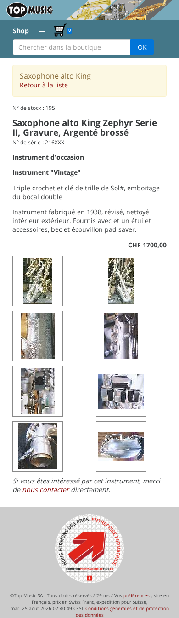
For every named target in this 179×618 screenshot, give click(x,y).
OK (142, 47)
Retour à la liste (44, 84)
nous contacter (45, 489)
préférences (136, 595)
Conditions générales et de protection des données (122, 611)
